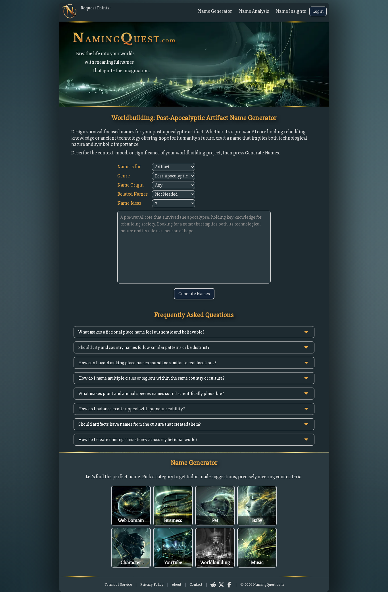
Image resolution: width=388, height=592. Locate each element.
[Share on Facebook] (229, 584)
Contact (195, 584)
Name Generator (215, 11)
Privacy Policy (152, 584)
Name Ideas (129, 203)
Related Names (132, 194)
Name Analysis (254, 11)
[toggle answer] (306, 332)
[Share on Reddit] (213, 584)
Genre (123, 176)
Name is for (129, 167)
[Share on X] (221, 584)
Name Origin (130, 185)
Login (318, 11)
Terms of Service (118, 584)
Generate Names (194, 294)
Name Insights (291, 11)
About (176, 584)
